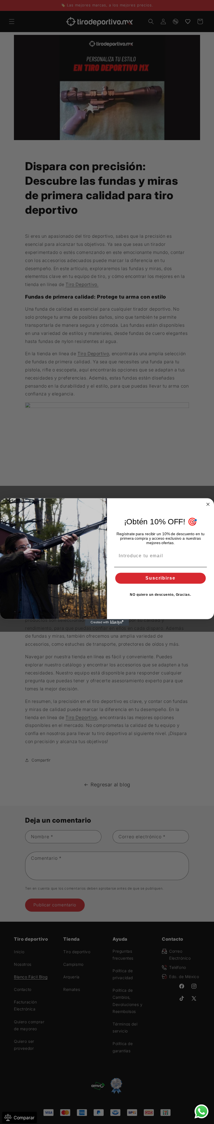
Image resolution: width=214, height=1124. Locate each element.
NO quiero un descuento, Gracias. (160, 595)
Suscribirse (160, 578)
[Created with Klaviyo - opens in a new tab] (107, 622)
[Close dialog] (208, 504)
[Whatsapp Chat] (201, 1111)
